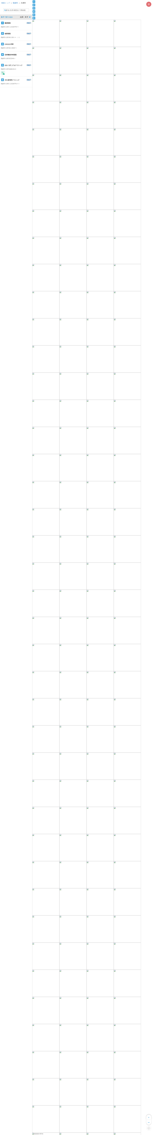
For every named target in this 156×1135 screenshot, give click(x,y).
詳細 (28, 23)
